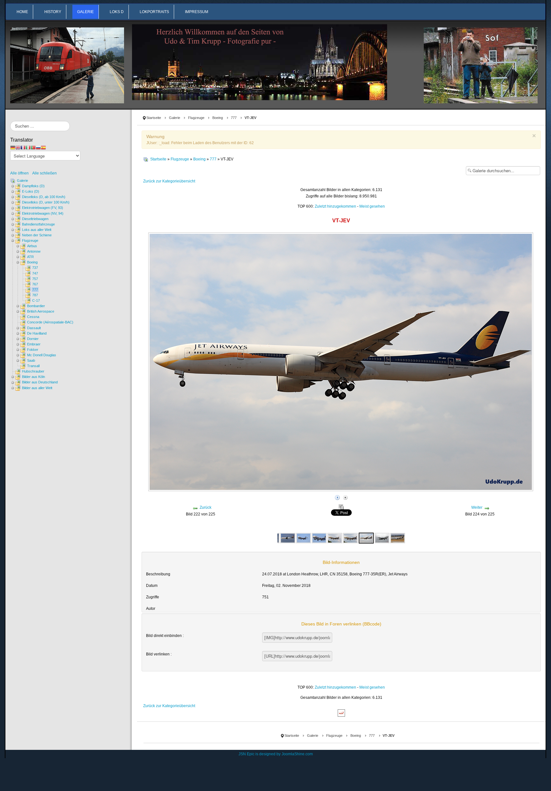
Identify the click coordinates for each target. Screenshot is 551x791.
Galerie (174, 118)
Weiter (476, 507)
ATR (30, 257)
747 (35, 273)
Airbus (32, 246)
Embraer (33, 344)
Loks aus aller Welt (36, 230)
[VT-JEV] (334, 538)
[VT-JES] (287, 538)
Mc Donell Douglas (41, 355)
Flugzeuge (196, 118)
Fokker (32, 349)
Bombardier (36, 306)
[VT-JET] (303, 538)
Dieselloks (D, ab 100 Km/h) (43, 197)
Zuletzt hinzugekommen (335, 206)
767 (35, 284)
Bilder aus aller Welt (37, 388)
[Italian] (28, 147)
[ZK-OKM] (382, 538)
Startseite (153, 118)
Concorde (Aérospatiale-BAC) (50, 322)
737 (35, 268)
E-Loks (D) (30, 191)
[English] (17, 147)
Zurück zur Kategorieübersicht (169, 181)
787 (35, 295)
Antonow (33, 251)
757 (35, 279)
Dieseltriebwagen (35, 219)
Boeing (217, 118)
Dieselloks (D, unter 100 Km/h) (46, 202)
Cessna (33, 317)
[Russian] (38, 147)
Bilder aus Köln (33, 377)
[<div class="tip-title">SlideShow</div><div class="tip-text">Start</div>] (337, 496)
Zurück (205, 507)
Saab (31, 360)
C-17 (36, 300)
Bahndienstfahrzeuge (38, 224)
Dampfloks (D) (33, 186)
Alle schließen (44, 173)
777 (234, 118)
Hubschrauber (33, 371)
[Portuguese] (33, 147)
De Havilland (37, 333)
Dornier (33, 339)
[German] (12, 147)
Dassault (34, 328)
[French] (23, 147)
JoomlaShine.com (297, 754)
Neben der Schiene (37, 235)
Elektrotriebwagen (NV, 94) (42, 213)
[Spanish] (43, 147)
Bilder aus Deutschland (40, 382)
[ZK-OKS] (397, 538)
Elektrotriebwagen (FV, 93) (42, 208)
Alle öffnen (21, 173)
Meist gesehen (372, 206)
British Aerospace (40, 311)
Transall (33, 366)
